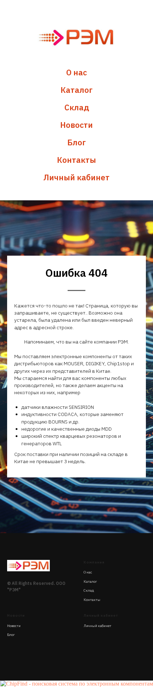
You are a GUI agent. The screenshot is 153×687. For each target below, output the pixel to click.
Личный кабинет (76, 177)
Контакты (76, 160)
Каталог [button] (76, 90)
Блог (76, 142)
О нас (76, 72)
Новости (76, 125)
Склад (76, 107)
